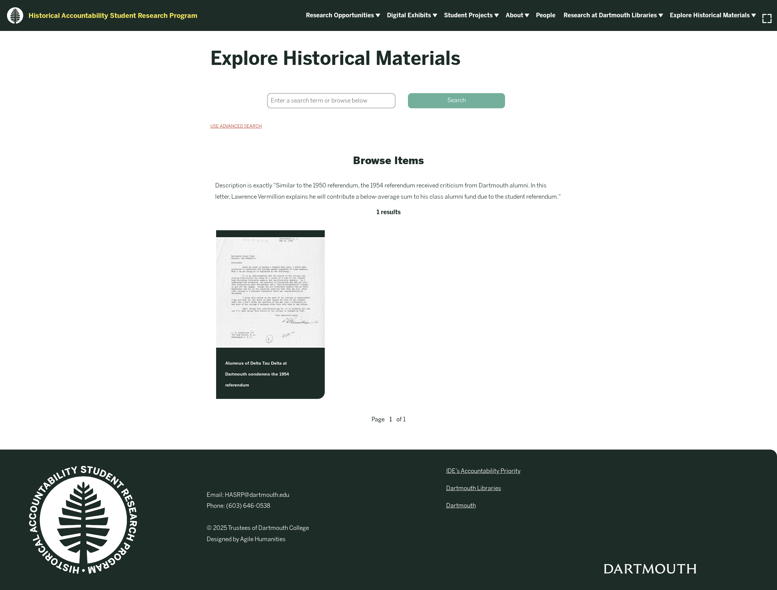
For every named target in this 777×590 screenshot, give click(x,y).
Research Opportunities (340, 15)
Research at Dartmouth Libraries (610, 15)
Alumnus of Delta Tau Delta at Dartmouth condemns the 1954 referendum (257, 374)
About (514, 15)
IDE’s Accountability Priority (483, 470)
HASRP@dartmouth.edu (257, 494)
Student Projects (468, 15)
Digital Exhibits (409, 15)
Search (456, 100)
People (545, 15)
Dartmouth (461, 505)
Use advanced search (236, 126)
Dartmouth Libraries (473, 488)
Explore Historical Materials (710, 15)
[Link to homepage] (83, 519)
